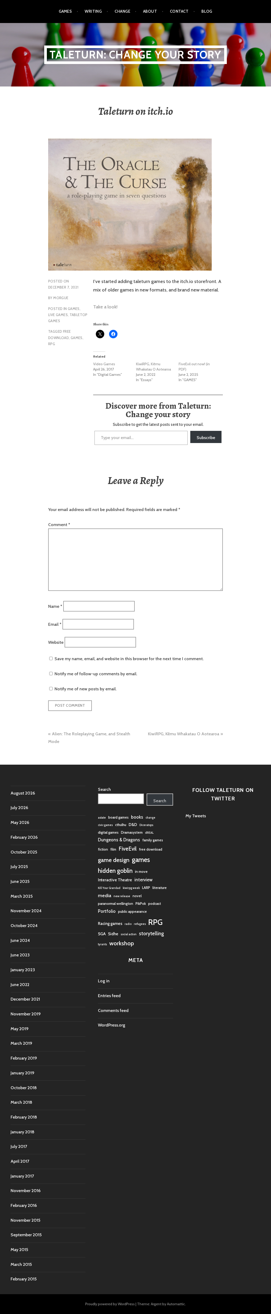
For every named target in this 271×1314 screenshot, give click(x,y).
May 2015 (19, 1249)
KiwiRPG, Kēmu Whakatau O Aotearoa (153, 367)
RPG (51, 344)
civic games (105, 825)
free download (150, 849)
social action (129, 934)
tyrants (102, 944)
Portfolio (107, 911)
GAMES (74, 309)
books (137, 817)
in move (141, 871)
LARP (146, 888)
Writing (93, 11)
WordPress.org (111, 1025)
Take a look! (105, 307)
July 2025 (19, 866)
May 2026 (20, 822)
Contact (179, 11)
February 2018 (24, 1117)
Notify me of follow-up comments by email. (96, 673)
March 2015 (21, 1264)
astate (102, 817)
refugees (140, 924)
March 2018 (21, 1102)
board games (118, 817)
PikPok (141, 903)
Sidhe (113, 933)
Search (104, 789)
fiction (103, 849)
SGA (102, 933)
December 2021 (25, 999)
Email (54, 624)
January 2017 (22, 1176)
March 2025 (22, 896)
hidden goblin (115, 870)
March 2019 (21, 1043)
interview (143, 879)
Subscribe (206, 437)
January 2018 (22, 1131)
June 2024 (20, 940)
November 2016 (25, 1190)
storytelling (151, 933)
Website (56, 642)
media (104, 895)
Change (122, 11)
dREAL (149, 832)
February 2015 (24, 1278)
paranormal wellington (115, 903)
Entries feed (109, 995)
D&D (133, 824)
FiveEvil (128, 848)
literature (159, 888)
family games (152, 840)
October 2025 (24, 852)
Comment (59, 524)
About (150, 11)
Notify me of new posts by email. (85, 688)
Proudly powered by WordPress (110, 1304)
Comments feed (113, 1010)
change (150, 817)
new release (122, 896)
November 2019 (26, 1013)
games (77, 338)
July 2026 (19, 807)
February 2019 (24, 1058)
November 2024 (26, 910)
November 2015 (25, 1220)
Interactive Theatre (115, 879)
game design (113, 859)
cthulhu (120, 825)
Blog (206, 11)
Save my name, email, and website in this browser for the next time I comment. (129, 658)
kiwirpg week (131, 888)
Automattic (176, 1304)
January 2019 (22, 1072)
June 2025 (20, 881)
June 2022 (20, 984)
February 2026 (24, 837)
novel (137, 896)
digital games (108, 832)
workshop (121, 943)
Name (55, 606)
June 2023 (20, 954)
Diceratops (146, 825)
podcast (154, 903)
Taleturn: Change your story (135, 54)
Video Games (104, 364)
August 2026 (23, 793)
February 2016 (24, 1205)
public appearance (132, 911)
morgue (60, 298)
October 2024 (24, 925)
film (113, 849)
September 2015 (26, 1234)
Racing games (110, 923)
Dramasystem (132, 832)
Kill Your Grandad (109, 888)
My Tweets (196, 815)
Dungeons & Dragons (119, 839)
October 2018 (24, 1087)
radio (128, 924)
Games (65, 11)
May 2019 (20, 1028)
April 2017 (20, 1161)
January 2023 (23, 969)
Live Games (58, 315)
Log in (104, 980)
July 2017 (19, 1146)
